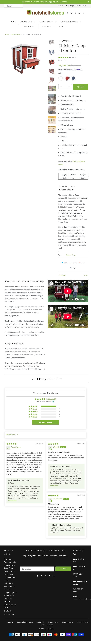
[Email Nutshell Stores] (83, 13)
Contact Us (40, 622)
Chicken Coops (71, 255)
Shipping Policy (82, 622)
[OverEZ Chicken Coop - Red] (25, 58)
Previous (62, 275)
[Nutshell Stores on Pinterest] (75, 13)
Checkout (81, 6)
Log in (60, 6)
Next (85, 275)
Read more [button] (12, 500)
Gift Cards (7, 611)
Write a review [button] (45, 422)
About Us (10, 622)
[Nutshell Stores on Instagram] (79, 13)
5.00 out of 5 (51, 399)
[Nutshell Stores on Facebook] (67, 13)
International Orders (25, 622)
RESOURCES (47, 27)
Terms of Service (47, 625)
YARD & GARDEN (47, 22)
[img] (11, 444)
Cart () (70, 6)
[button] (63, 57)
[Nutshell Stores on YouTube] (71, 13)
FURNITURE (29, 27)
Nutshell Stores (49, 629)
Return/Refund (67, 622)
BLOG (62, 27)
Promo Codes (9, 614)
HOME (13, 22)
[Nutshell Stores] (45, 13)
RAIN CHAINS (27, 22)
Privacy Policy (53, 622)
